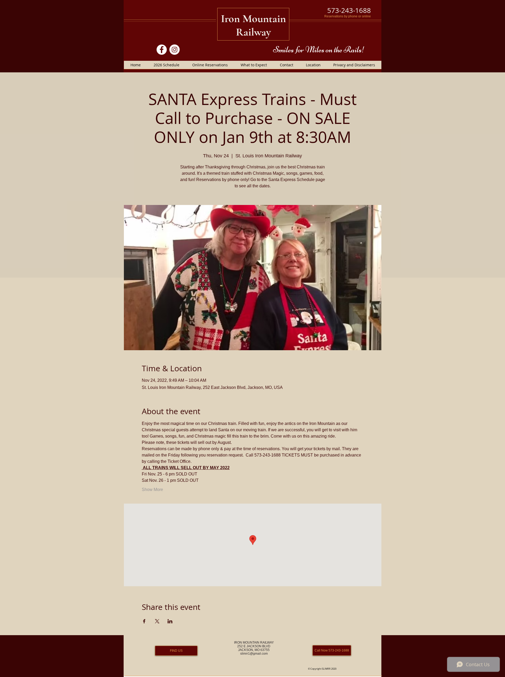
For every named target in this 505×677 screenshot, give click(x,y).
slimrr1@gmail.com (254, 653)
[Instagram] (174, 49)
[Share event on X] (157, 621)
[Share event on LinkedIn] (170, 621)
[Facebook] (161, 49)
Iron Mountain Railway (253, 25)
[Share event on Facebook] (144, 621)
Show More (152, 489)
